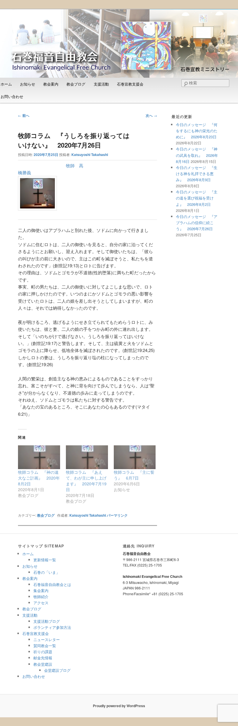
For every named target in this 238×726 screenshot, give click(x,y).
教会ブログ (75, 84)
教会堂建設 (42, 664)
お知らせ (27, 84)
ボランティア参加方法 (52, 627)
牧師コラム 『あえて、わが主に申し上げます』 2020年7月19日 (86, 480)
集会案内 (40, 590)
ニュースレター (46, 639)
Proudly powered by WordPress (119, 705)
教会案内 (50, 84)
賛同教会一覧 (44, 645)
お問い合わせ (33, 676)
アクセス (40, 602)
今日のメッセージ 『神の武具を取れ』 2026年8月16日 (197, 155)
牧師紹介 (40, 596)
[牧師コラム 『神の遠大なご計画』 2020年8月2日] (39, 457)
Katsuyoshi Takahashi (89, 154)
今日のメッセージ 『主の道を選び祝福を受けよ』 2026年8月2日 (196, 198)
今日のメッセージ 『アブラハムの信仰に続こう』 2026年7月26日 (196, 222)
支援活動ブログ (46, 621)
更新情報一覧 (44, 559)
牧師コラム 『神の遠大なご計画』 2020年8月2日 (39, 478)
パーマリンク (117, 515)
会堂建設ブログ (57, 670)
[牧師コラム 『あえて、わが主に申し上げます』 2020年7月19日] (87, 457)
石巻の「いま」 (46, 572)
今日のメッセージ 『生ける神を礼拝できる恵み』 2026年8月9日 (196, 173)
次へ (151, 115)
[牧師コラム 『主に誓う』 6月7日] (135, 457)
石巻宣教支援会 (130, 84)
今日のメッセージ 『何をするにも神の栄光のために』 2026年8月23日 (196, 130)
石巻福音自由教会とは (52, 584)
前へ (23, 115)
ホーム (28, 553)
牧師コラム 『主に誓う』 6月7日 (134, 475)
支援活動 (101, 84)
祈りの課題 (42, 651)
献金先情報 (42, 657)
